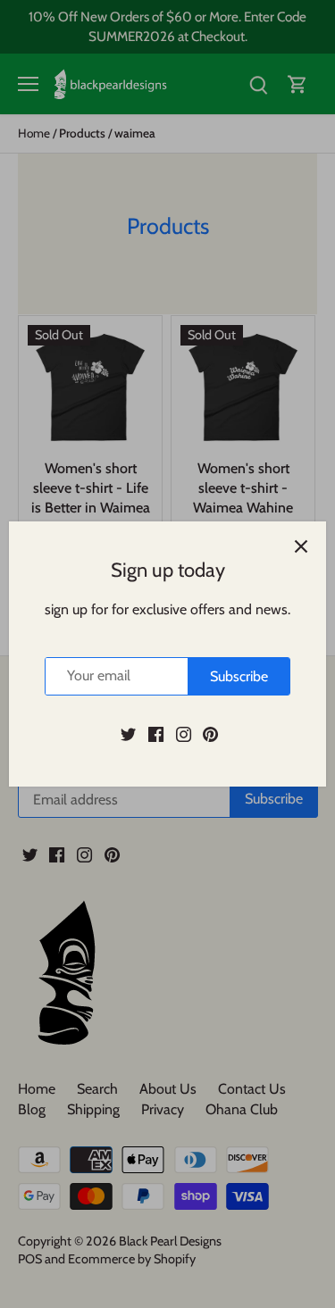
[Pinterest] (210, 734)
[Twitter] (128, 734)
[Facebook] (155, 734)
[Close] (301, 546)
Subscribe (239, 676)
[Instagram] (183, 734)
